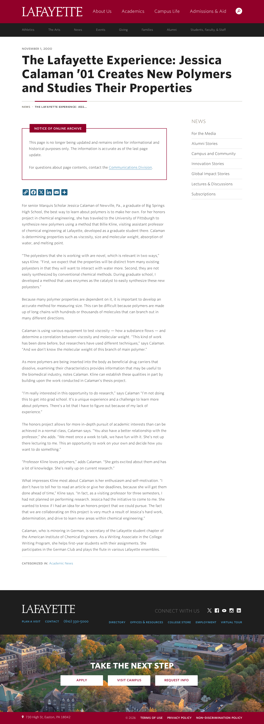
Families (147, 30)
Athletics (28, 30)
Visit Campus (129, 680)
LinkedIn (239, 610)
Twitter (209, 610)
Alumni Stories (205, 143)
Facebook (217, 610)
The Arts (54, 30)
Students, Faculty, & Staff (208, 30)
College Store (179, 622)
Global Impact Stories (211, 174)
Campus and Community (214, 153)
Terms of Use (151, 717)
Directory (117, 622)
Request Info (176, 680)
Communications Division (130, 167)
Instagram (231, 610)
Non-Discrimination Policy (219, 717)
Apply (81, 680)
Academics (133, 11)
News (78, 30)
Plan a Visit (31, 621)
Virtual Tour (231, 622)
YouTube (224, 610)
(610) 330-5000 (76, 621)
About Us (102, 11)
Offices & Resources (146, 622)
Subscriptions (204, 194)
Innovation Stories (208, 164)
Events (100, 30)
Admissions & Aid (208, 11)
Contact (52, 621)
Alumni (172, 30)
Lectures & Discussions (212, 184)
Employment (206, 622)
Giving (123, 30)
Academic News (61, 563)
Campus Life (167, 11)
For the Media (204, 133)
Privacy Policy (179, 717)
